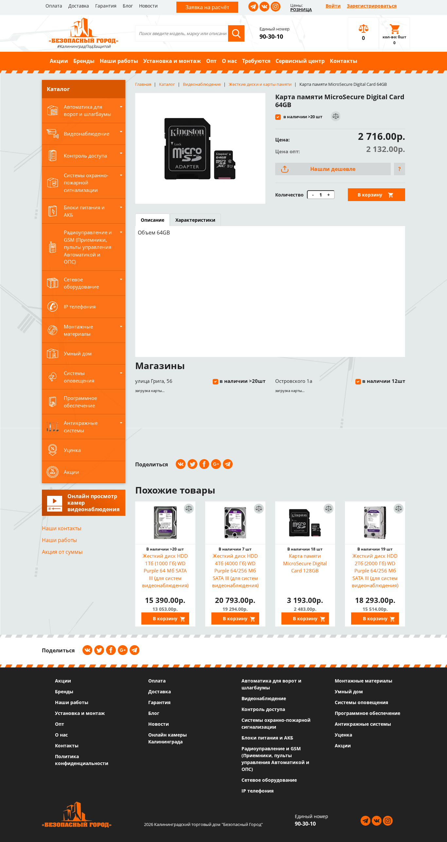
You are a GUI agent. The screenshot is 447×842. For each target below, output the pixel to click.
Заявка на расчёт (207, 7)
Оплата (53, 6)
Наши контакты (61, 528)
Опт (211, 61)
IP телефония (257, 791)
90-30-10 (271, 36)
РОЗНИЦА (301, 9)
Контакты (343, 61)
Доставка (78, 6)
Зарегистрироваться (372, 6)
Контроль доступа (263, 709)
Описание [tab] (152, 220)
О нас (229, 61)
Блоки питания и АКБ (267, 738)
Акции (59, 61)
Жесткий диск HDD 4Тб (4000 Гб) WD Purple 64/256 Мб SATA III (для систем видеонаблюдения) (235, 570)
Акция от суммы (62, 551)
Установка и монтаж (172, 61)
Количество (289, 195)
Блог (128, 6)
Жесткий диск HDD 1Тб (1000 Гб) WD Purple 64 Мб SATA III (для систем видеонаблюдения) (165, 570)
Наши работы (119, 61)
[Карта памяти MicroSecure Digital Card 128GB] (305, 522)
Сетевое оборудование (269, 780)
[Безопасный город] (83, 29)
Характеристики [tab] (195, 220)
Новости (148, 6)
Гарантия (105, 6)
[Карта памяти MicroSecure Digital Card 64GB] (200, 148)
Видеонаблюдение (263, 698)
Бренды (84, 61)
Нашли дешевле (332, 169)
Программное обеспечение (367, 713)
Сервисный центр (300, 61)
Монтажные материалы (363, 681)
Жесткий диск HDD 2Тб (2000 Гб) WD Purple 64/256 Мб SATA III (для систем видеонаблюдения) (375, 570)
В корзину (370, 195)
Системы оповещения (361, 702)
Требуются (256, 61)
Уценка (343, 735)
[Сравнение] (335, 116)
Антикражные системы (363, 724)
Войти (333, 6)
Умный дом (349, 691)
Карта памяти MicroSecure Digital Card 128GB (305, 563)
